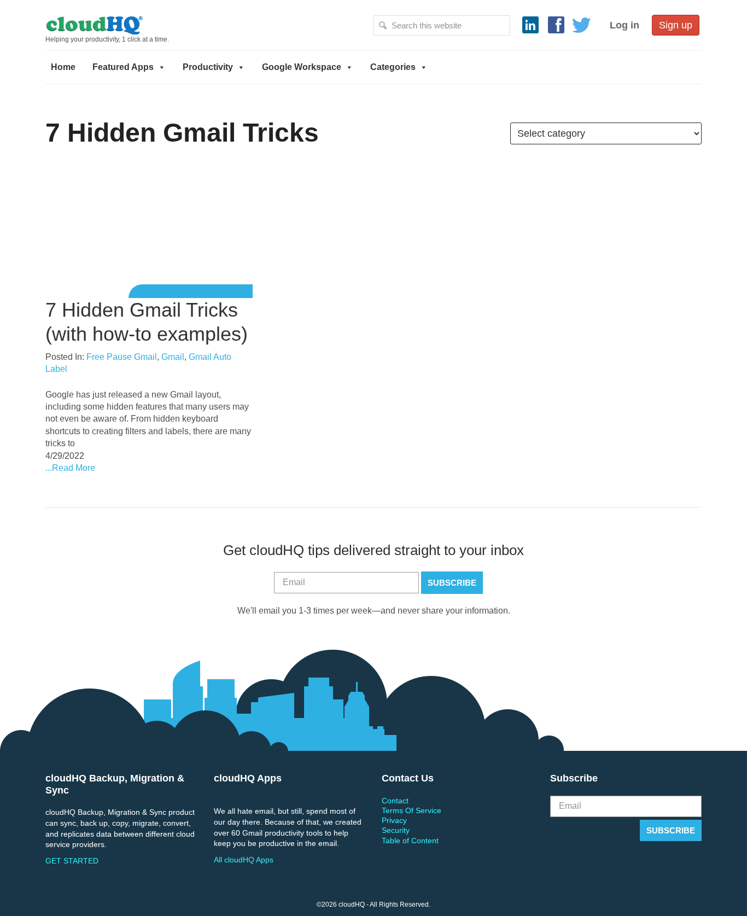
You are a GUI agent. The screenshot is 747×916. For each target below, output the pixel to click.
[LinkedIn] (530, 25)
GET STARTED (71, 860)
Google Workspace (301, 67)
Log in (624, 25)
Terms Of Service (411, 810)
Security (396, 830)
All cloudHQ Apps (243, 859)
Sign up (675, 25)
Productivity (208, 67)
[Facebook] (556, 25)
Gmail (172, 356)
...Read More (70, 467)
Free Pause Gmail (121, 356)
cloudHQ (131, 24)
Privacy (394, 820)
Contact (395, 800)
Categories (393, 67)
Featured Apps (123, 67)
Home (63, 67)
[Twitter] (582, 25)
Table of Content (410, 840)
